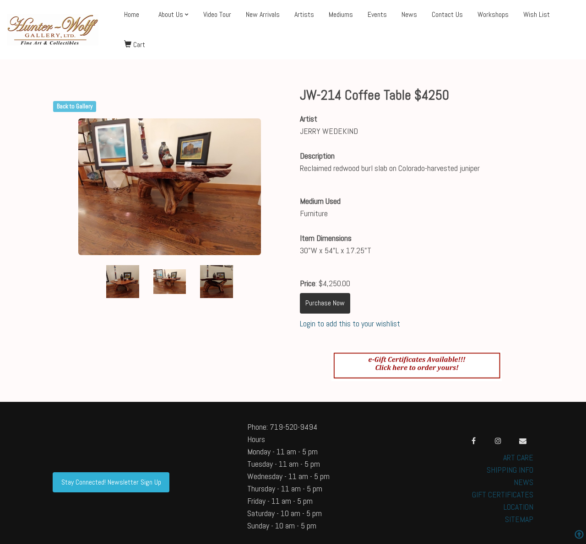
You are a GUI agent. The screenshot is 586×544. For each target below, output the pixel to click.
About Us (170, 14)
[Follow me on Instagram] (498, 440)
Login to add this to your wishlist (350, 323)
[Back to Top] (579, 535)
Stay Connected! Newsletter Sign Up (111, 482)
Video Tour (217, 14)
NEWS (523, 482)
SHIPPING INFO (510, 469)
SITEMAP (519, 519)
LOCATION (518, 506)
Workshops (493, 14)
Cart (138, 44)
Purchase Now (325, 303)
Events (377, 14)
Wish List (536, 14)
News (409, 14)
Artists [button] (304, 14)
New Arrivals (263, 14)
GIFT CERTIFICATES (502, 494)
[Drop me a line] (522, 440)
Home (131, 14)
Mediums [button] (341, 14)
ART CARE (518, 457)
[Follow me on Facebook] (473, 440)
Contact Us (447, 14)
